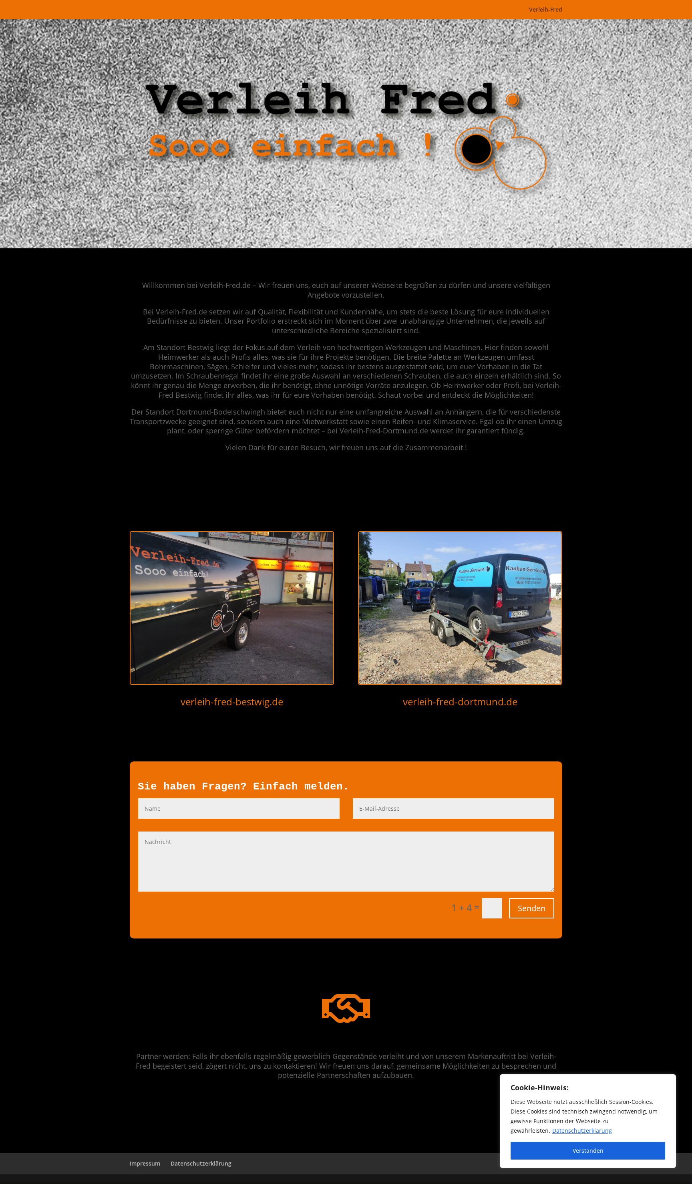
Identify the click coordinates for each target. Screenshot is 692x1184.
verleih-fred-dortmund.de (460, 701)
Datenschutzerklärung (582, 1130)
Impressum (145, 1163)
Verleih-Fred (545, 10)
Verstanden (588, 1150)
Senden (531, 908)
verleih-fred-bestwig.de (232, 701)
